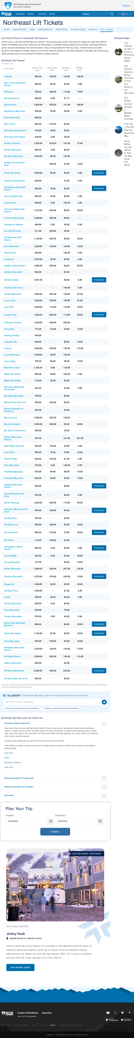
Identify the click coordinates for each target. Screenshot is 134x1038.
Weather (20, 14)
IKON (7, 757)
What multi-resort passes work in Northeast (22, 708)
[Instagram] (122, 1012)
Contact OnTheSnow (28, 1012)
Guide (7, 29)
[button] (53, 723)
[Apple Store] (126, 1019)
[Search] (112, 14)
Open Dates (61, 29)
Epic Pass (9, 753)
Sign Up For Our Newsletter (27, 1016)
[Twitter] (115, 1012)
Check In (10, 815)
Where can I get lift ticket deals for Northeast (61, 708)
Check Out (60, 815)
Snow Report (20, 29)
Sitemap (35, 1025)
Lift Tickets (106, 29)
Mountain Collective (13, 762)
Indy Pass (9, 767)
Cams (32, 29)
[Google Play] (112, 1019)
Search (55, 831)
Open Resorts (45, 29)
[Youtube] (108, 1012)
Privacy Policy (6, 1025)
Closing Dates (78, 29)
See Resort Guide (20, 967)
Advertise (47, 1012)
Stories (42, 14)
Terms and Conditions (21, 1025)
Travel (30, 14)
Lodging (93, 29)
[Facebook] (129, 1012)
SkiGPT (52, 14)
